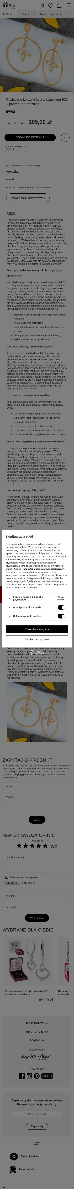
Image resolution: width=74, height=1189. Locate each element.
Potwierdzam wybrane (37, 639)
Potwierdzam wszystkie (37, 629)
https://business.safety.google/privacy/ (43, 569)
